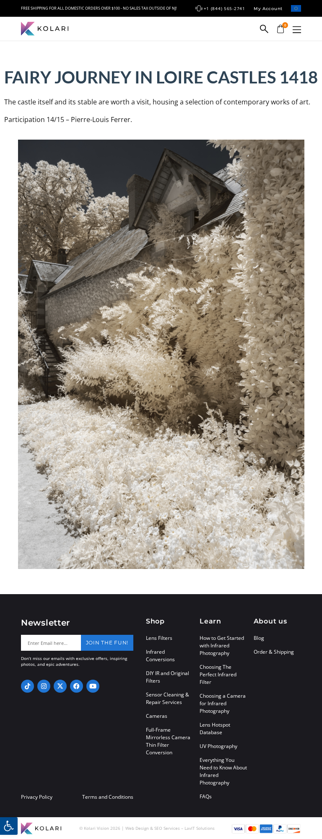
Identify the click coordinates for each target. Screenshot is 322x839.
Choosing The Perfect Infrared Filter (218, 674)
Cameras (156, 716)
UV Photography (218, 746)
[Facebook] (76, 686)
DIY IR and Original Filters (167, 677)
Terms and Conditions (107, 797)
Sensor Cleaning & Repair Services (167, 698)
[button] (297, 29)
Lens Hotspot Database (215, 728)
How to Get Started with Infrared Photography (222, 645)
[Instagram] (43, 686)
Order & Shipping (274, 651)
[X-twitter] (60, 686)
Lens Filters (159, 638)
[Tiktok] (27, 686)
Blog (259, 638)
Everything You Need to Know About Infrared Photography (223, 771)
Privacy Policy (36, 797)
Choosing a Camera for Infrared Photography (223, 703)
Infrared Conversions (160, 655)
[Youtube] (92, 686)
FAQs (206, 796)
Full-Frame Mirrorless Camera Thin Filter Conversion (168, 741)
